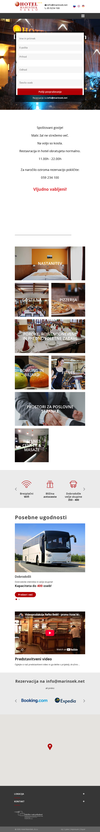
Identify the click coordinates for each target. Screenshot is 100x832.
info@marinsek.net (57, 5)
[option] (26, 487)
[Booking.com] (34, 701)
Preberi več (25, 594)
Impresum (75, 829)
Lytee (67, 829)
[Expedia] (65, 701)
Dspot (82, 829)
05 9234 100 (53, 8)
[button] (84, 488)
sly (62, 829)
